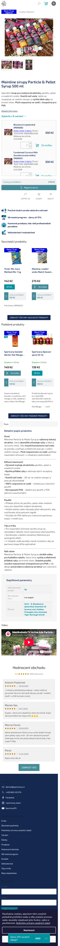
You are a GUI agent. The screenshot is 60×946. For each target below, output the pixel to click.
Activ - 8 (28, 604)
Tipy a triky (6, 868)
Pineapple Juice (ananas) (35, 612)
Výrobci (4, 835)
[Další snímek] (54, 37)
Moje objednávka (9, 873)
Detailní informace (9, 111)
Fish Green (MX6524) (13, 305)
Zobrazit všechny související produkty (29, 317)
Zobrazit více (29, 767)
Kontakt (4, 859)
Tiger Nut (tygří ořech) (34, 614)
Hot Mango (36, 406)
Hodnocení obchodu (29, 667)
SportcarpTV (11, 808)
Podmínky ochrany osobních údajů (33, 923)
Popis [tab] (6, 424)
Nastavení (29, 930)
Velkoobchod (7, 863)
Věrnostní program (9, 854)
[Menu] (54, 3)
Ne (25, 589)
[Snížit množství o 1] (30, 146)
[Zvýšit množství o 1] (30, 143)
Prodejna (5, 844)
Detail (9, 287)
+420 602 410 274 (13, 792)
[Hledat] (39, 3)
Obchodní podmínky (10, 825)
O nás (3, 821)
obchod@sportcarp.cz (15, 787)
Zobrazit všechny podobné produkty (29, 416)
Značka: (26, 12)
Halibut (40, 609)
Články (4, 840)
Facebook (10, 797)
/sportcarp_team (13, 803)
